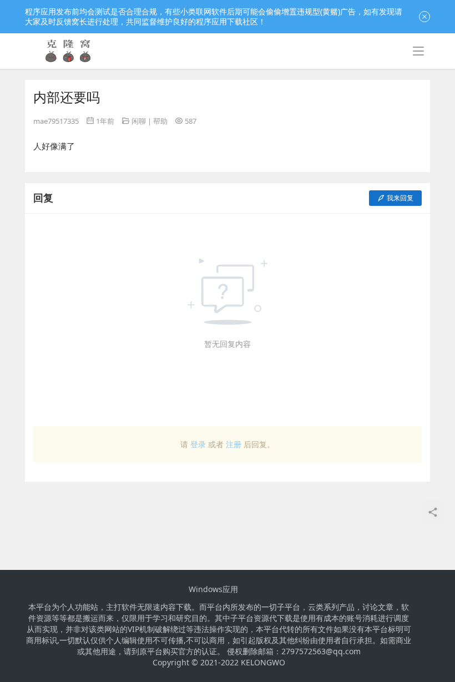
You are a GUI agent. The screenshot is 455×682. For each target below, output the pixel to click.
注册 (233, 444)
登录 (198, 444)
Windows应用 (213, 589)
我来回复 (400, 198)
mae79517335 (56, 121)
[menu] (418, 51)
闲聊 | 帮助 (150, 121)
